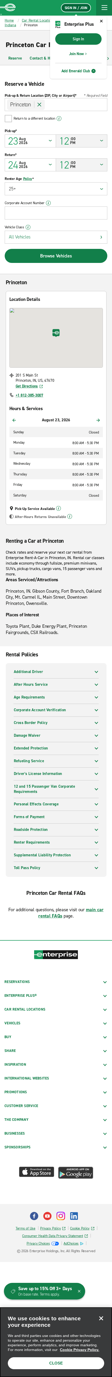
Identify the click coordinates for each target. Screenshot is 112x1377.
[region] (56, 1342)
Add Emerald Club (75, 71)
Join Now (76, 53)
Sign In (78, 39)
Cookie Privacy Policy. (79, 1350)
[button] (104, 8)
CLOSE (56, 1363)
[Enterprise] (8, 8)
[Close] (101, 1318)
